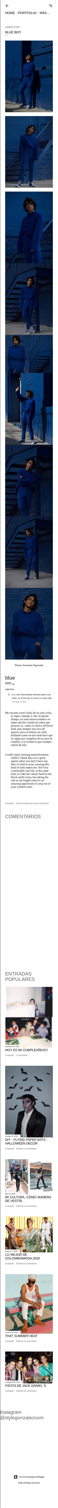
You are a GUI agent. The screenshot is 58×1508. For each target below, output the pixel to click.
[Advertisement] (29, 934)
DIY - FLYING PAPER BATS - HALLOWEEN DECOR (26, 1141)
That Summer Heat (21, 1336)
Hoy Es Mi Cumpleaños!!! (26, 1050)
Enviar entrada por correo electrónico (32, 803)
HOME (10, 13)
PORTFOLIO (27, 13)
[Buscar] (51, 5)
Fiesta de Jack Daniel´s (25, 1385)
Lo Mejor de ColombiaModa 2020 (22, 1256)
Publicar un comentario (26, 1149)
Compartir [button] (9, 803)
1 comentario (22, 1055)
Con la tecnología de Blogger (31, 1477)
